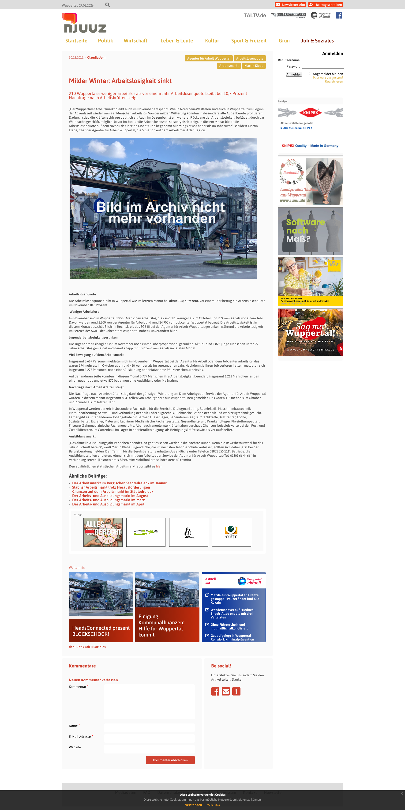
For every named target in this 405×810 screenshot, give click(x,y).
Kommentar (78, 686)
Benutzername (289, 60)
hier (159, 466)
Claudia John (96, 57)
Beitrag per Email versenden (226, 691)
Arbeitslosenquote (249, 58)
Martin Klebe (253, 66)
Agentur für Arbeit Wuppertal (208, 58)
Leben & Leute (177, 41)
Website (75, 747)
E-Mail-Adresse (81, 736)
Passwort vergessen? (328, 77)
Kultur (212, 41)
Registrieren (334, 81)
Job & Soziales (317, 41)
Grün (284, 41)
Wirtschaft (135, 41)
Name (74, 725)
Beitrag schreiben (329, 5)
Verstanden (193, 805)
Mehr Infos (213, 805)
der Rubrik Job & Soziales (87, 647)
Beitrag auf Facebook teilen (215, 691)
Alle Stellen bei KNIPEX (296, 128)
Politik (105, 41)
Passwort (293, 66)
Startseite (76, 41)
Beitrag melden (236, 691)
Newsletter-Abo (293, 5)
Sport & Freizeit (249, 41)
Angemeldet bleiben (328, 74)
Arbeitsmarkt (229, 66)
